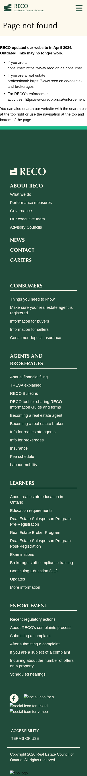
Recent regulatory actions (33, 619)
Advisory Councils (26, 227)
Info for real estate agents (33, 432)
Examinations (22, 554)
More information (25, 587)
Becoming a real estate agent (36, 415)
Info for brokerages (27, 440)
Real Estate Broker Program (35, 532)
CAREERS (21, 259)
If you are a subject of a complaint (40, 652)
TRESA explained (25, 385)
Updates (17, 579)
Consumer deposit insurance (35, 337)
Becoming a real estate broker (37, 423)
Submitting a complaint (30, 636)
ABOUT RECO (26, 185)
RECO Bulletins (24, 393)
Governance (21, 211)
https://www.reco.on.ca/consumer (54, 68)
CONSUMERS (26, 285)
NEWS (17, 239)
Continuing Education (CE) (34, 571)
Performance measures (31, 202)
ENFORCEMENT (28, 605)
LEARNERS (22, 482)
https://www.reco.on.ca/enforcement (55, 99)
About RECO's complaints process (40, 627)
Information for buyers (29, 321)
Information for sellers (29, 329)
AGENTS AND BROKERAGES (26, 359)
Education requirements (31, 510)
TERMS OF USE (25, 738)
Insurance (19, 448)
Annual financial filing (29, 377)
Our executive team (27, 219)
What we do (20, 194)
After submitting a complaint (35, 644)
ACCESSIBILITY (25, 731)
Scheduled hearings (28, 674)
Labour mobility (23, 465)
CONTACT (22, 249)
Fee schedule (22, 456)
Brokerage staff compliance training (41, 563)
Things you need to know (32, 299)
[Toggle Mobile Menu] (79, 7)
